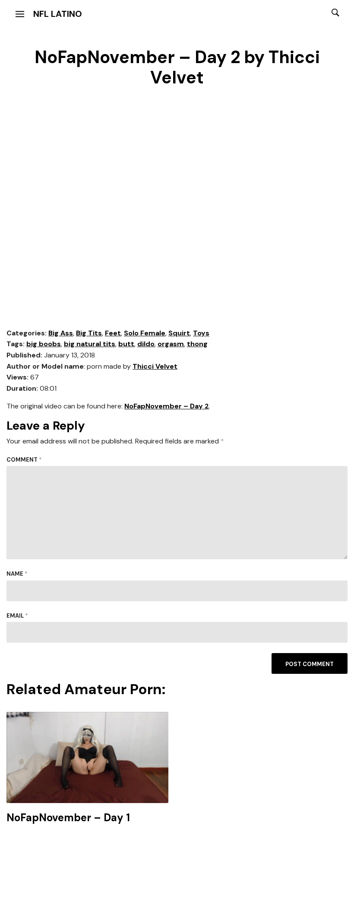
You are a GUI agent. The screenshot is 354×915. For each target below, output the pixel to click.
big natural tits (89, 343)
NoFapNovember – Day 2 (166, 406)
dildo (146, 343)
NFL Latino (57, 14)
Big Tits (89, 333)
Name (17, 573)
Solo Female (144, 333)
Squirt (179, 333)
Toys (201, 333)
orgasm (171, 343)
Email (17, 615)
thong (197, 343)
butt (126, 343)
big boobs (43, 343)
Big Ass (60, 333)
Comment (24, 459)
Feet (113, 333)
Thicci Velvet (155, 366)
